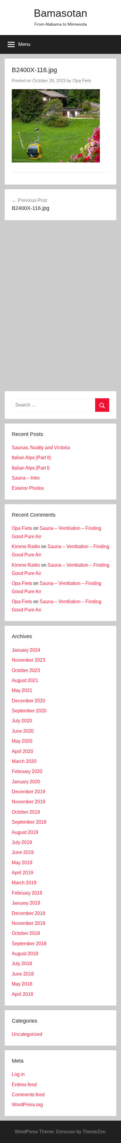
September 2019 (29, 822)
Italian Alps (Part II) (31, 457)
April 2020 (22, 751)
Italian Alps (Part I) (31, 467)
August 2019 (25, 832)
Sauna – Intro (26, 477)
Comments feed (28, 1094)
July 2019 (22, 842)
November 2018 (28, 923)
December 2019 (28, 791)
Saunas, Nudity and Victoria (41, 447)
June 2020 (23, 731)
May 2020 (22, 741)
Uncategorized (27, 1034)
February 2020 (27, 771)
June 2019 (23, 852)
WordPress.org (27, 1104)
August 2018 (25, 953)
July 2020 (22, 720)
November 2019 (28, 801)
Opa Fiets (82, 80)
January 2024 (26, 650)
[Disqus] (60, 306)
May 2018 (22, 983)
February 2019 (27, 892)
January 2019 (26, 902)
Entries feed (24, 1084)
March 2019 (24, 882)
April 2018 (22, 994)
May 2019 (22, 862)
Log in (18, 1074)
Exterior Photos (28, 488)
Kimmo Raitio (26, 546)
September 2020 (29, 710)
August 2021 (25, 680)
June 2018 (23, 973)
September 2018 (29, 943)
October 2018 (26, 933)
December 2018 (28, 913)
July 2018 (22, 963)
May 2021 (22, 690)
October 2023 (26, 670)
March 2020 (24, 761)
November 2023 (28, 660)
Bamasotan (60, 13)
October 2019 (26, 811)
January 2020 (26, 781)
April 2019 (22, 872)
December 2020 (28, 700)
